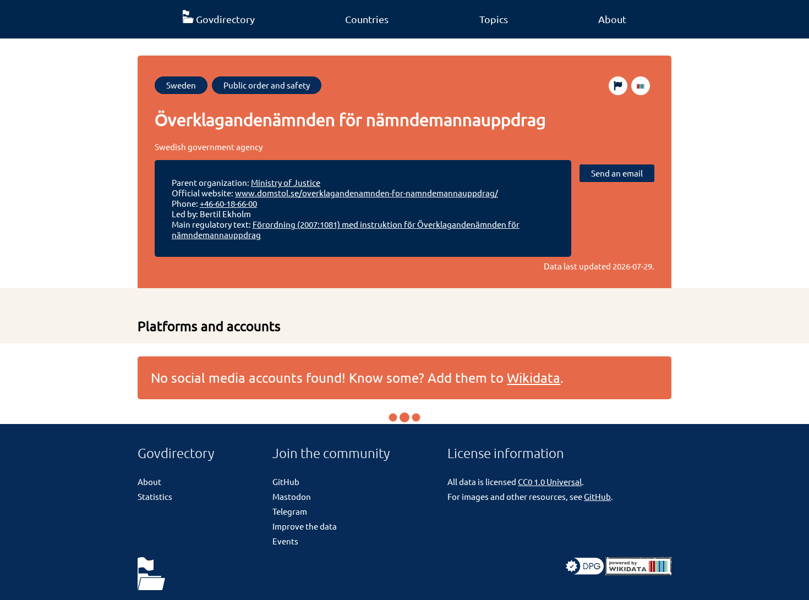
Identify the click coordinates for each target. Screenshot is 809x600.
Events (285, 541)
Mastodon (291, 496)
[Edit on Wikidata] (640, 85)
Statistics (155, 496)
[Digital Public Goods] (585, 571)
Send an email (617, 173)
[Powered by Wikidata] (638, 571)
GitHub (285, 481)
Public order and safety (266, 85)
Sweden (181, 85)
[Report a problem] (618, 85)
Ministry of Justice (285, 182)
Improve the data (304, 526)
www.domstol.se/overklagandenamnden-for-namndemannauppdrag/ (366, 193)
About (612, 19)
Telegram (289, 511)
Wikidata (533, 378)
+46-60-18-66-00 (228, 203)
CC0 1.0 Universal (550, 481)
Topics (493, 19)
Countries (367, 19)
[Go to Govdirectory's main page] (151, 574)
